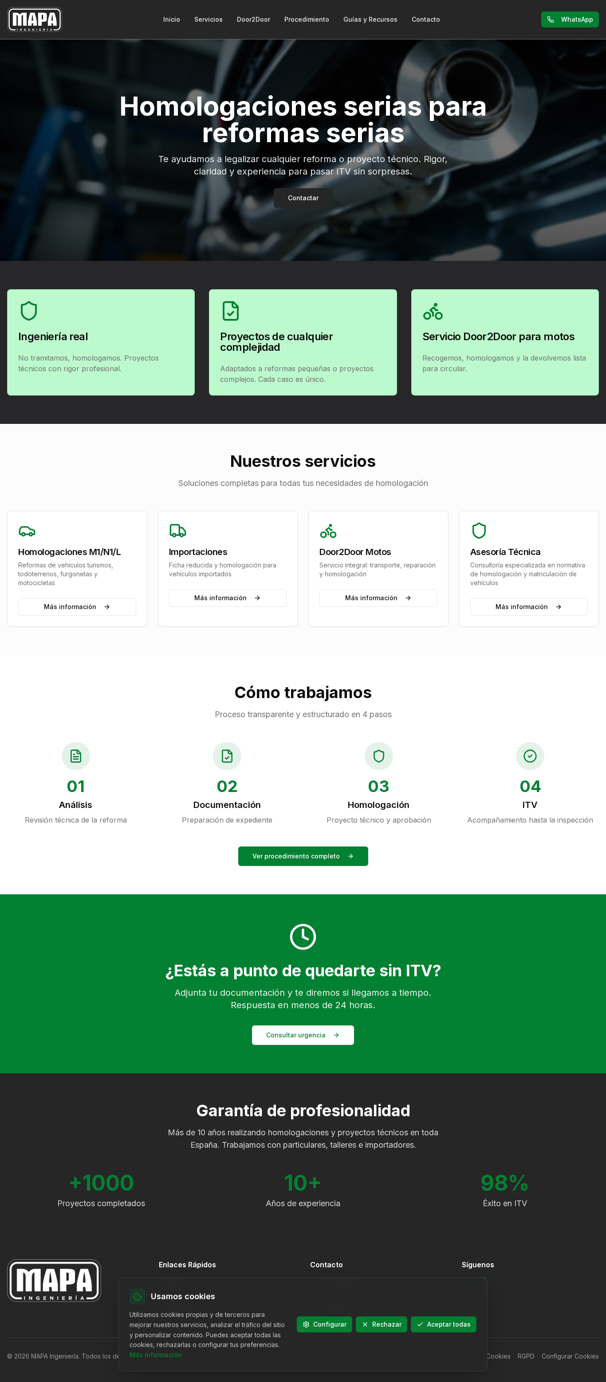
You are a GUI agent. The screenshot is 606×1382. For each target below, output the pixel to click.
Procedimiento (306, 19)
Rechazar (386, 1324)
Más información (70, 606)
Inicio (171, 19)
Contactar (303, 198)
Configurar (329, 1324)
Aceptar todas (449, 1324)
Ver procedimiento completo (296, 856)
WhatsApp (577, 19)
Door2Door (253, 19)
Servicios (208, 19)
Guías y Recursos (370, 19)
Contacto (426, 19)
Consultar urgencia (296, 1035)
